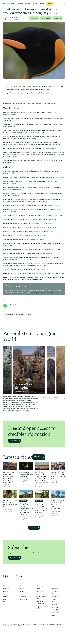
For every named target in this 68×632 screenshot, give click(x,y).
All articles (37, 456)
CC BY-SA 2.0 (44, 273)
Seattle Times (8, 245)
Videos (13, 3)
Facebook (55, 596)
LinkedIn (54, 586)
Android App (56, 610)
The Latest (6, 602)
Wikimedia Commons (57, 273)
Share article (46, 18)
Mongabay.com (13, 17)
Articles (35, 3)
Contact (22, 588)
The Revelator (40, 239)
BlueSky (54, 604)
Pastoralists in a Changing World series (53, 398)
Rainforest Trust (38, 132)
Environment (20, 314)
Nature (60, 215)
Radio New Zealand (54, 144)
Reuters (11, 162)
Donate (50, 3)
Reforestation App (41, 594)
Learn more (13, 441)
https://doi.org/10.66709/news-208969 (42, 292)
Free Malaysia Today (9, 156)
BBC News (55, 227)
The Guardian (13, 211)
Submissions (23, 599)
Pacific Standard (27, 259)
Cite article (57, 18)
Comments (34, 18)
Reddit (54, 602)
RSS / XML (55, 615)
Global (16, 19)
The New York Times (49, 148)
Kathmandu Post (50, 219)
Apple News (55, 613)
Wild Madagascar (41, 586)
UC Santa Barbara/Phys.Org (55, 177)
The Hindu (34, 138)
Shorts (41, 3)
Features (6, 3)
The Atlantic (49, 223)
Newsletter (13, 557)
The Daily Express (58, 154)
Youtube (54, 591)
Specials (28, 3)
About (21, 586)
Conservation (9, 314)
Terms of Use (23, 602)
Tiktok (54, 599)
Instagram (55, 588)
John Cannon (13, 304)
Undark (49, 253)
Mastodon (55, 607)
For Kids (38, 588)
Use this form (15, 277)
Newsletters (23, 596)
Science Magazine (9, 126)
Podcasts (20, 3)
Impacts (22, 594)
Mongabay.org (40, 591)
